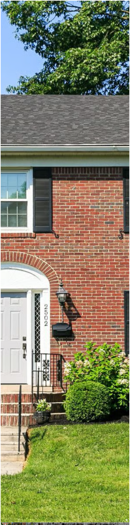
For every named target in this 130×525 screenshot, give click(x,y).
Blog (121, 2)
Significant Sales (116, 2)
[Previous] (2, 261)
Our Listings (111, 2)
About (108, 2)
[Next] (127, 261)
